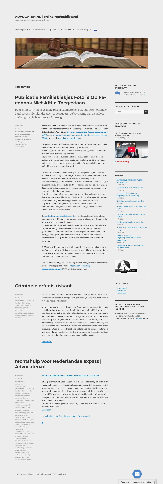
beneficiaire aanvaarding (24, 313)
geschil (27, 424)
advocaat (26, 410)
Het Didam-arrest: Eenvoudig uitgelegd (130, 201)
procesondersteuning (23, 441)
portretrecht (19, 146)
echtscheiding (20, 386)
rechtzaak (28, 448)
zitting (29, 459)
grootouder (25, 142)
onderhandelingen (22, 431)
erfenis (17, 315)
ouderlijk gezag (20, 144)
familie (17, 142)
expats (22, 420)
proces (25, 436)
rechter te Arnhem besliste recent (59, 216)
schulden (18, 318)
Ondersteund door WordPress (55, 474)
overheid (30, 400)
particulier (54, 30)
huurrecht (28, 391)
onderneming (26, 393)
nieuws (68, 30)
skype (17, 450)
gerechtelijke (20, 424)
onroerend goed (21, 400)
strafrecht (18, 310)
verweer (18, 457)
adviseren (18, 410)
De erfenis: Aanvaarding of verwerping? (130, 222)
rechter (31, 443)
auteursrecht (19, 132)
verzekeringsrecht (25, 407)
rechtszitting (19, 448)
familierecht (29, 132)
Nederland (19, 429)
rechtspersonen (20, 405)
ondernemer (39, 30)
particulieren (19, 402)
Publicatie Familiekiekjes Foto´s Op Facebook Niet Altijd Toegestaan (60, 100)
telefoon (23, 450)
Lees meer (141, 95)
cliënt (26, 415)
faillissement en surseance (24, 300)
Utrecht (139, 318)
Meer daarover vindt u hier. (70, 138)
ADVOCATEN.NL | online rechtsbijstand (46, 17)
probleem (30, 434)
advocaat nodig (20, 413)
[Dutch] (96, 29)
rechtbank (19, 443)
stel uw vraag (82, 30)
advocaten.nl (19, 125)
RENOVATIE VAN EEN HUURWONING (130, 188)
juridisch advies (20, 427)
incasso (27, 303)
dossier (27, 417)
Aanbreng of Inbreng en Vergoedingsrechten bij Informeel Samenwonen (129, 237)
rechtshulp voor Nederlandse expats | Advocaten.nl (67, 416)
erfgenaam (25, 315)
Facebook (27, 139)
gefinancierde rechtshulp (24, 422)
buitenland (19, 415)
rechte (25, 443)
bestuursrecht (20, 384)
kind (31, 142)
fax (32, 420)
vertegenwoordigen (22, 452)
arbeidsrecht (19, 381)
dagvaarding (19, 417)
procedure (19, 436)
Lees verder (47, 341)
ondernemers (121, 291)
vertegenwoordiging (22, 455)
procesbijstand (20, 438)
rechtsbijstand (21, 30)
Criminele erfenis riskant (43, 285)
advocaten (31, 413)
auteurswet (19, 139)
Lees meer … (47, 410)
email (17, 420)
